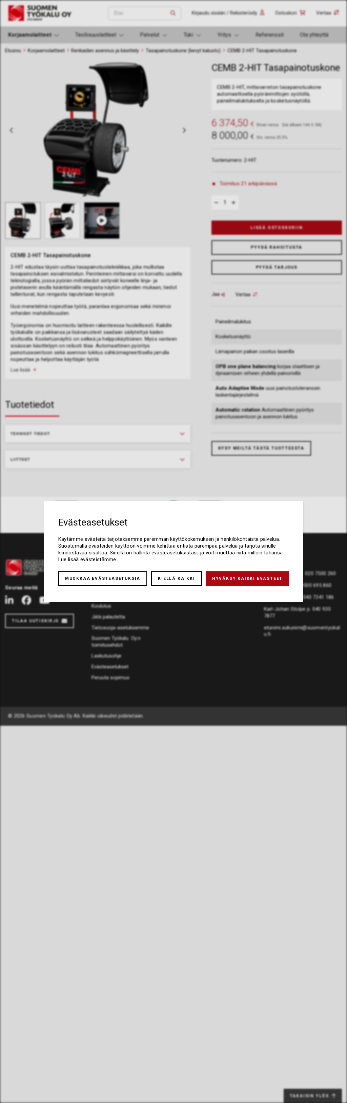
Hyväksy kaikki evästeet (247, 578)
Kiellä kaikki (176, 578)
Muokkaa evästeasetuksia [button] (102, 578)
